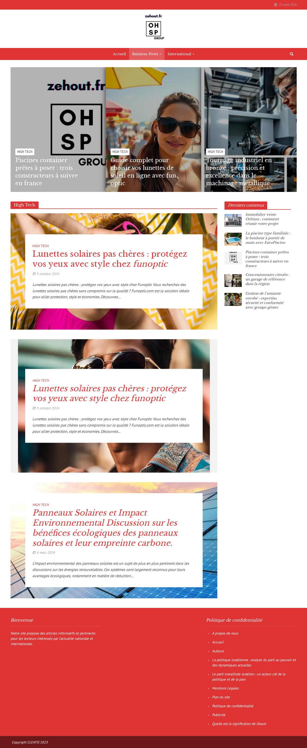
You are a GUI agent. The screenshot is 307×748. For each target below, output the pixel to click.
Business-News (145, 54)
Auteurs (218, 651)
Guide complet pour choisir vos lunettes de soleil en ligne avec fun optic (143, 172)
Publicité (218, 714)
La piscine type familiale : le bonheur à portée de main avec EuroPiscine (267, 237)
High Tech (24, 152)
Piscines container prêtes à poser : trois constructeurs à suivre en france (46, 172)
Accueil (119, 54)
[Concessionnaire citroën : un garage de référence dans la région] (233, 280)
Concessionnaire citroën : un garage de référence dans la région (267, 279)
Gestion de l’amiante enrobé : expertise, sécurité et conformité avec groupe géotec (264, 300)
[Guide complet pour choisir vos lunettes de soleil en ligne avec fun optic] (172, 129)
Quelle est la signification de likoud (239, 723)
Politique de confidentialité (232, 706)
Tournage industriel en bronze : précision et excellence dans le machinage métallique (239, 172)
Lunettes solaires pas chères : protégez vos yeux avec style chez (109, 259)
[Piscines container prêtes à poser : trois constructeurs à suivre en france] (76, 129)
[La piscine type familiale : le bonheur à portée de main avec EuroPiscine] (233, 239)
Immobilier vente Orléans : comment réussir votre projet (262, 219)
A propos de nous (225, 633)
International (179, 54)
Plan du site (221, 697)
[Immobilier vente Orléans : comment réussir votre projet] (233, 220)
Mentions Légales (225, 688)
